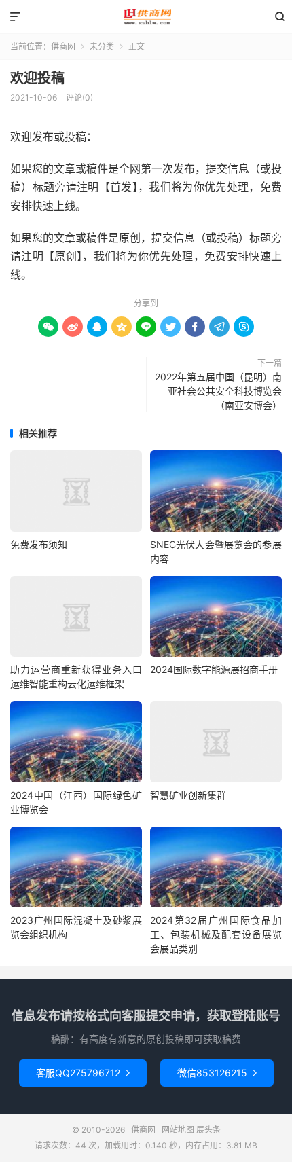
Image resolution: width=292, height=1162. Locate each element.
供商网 (146, 17)
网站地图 (178, 1130)
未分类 (102, 46)
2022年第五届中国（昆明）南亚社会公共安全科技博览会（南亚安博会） (218, 391)
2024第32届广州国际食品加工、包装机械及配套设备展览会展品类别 (216, 934)
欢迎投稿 (37, 78)
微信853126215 (217, 1072)
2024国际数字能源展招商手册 (214, 669)
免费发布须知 (38, 544)
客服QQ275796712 (83, 1072)
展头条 (208, 1130)
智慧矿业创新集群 (188, 795)
